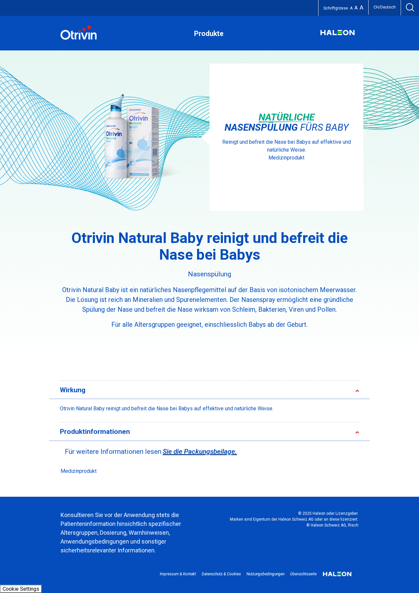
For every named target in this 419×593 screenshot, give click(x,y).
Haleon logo (337, 576)
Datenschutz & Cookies (221, 574)
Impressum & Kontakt (178, 574)
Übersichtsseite (303, 574)
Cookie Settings (21, 589)
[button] (202, 390)
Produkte (209, 33)
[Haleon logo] (337, 36)
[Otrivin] (79, 38)
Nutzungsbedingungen (265, 574)
